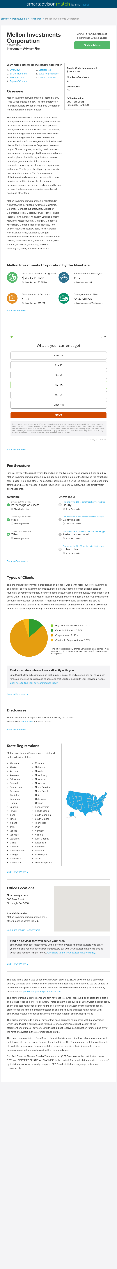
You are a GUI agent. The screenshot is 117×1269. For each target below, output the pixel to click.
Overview (15, 69)
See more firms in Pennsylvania (23, 929)
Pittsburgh (35, 18)
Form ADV (28, 721)
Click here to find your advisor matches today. (34, 682)
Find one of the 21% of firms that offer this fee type (84, 502)
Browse (5, 18)
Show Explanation (21, 509)
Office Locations (47, 77)
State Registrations (48, 73)
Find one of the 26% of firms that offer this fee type (84, 531)
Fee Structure (17, 77)
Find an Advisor (92, 45)
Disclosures (45, 69)
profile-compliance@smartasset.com (42, 991)
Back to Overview (16, 310)
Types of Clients (18, 81)
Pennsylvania (19, 18)
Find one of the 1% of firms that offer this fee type (83, 517)
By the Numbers (18, 73)
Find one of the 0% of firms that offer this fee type (83, 546)
